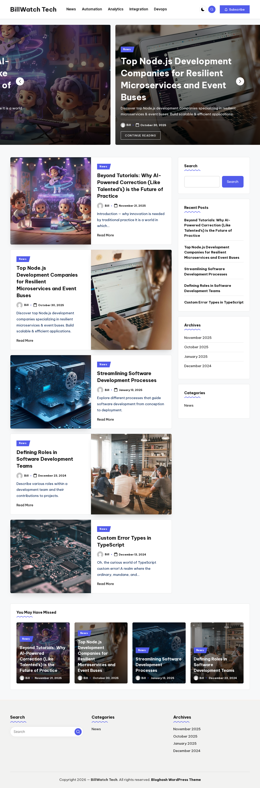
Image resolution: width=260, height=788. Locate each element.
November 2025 (198, 337)
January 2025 (196, 356)
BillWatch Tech (33, 9)
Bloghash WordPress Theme (176, 779)
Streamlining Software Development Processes (205, 271)
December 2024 (197, 366)
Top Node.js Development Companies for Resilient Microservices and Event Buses (211, 252)
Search (190, 166)
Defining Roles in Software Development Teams (44, 459)
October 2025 (196, 347)
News (32, 49)
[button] (235, 9)
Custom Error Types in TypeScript (214, 302)
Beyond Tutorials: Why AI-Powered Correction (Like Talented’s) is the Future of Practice (208, 228)
